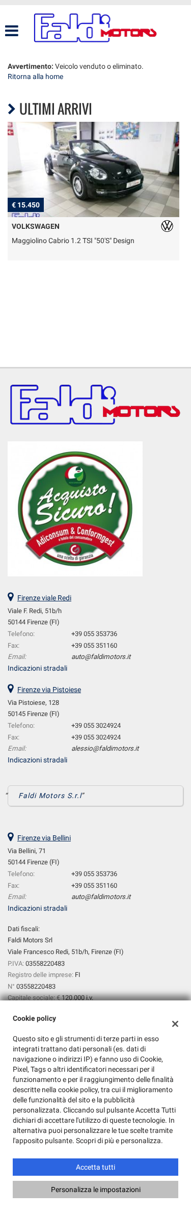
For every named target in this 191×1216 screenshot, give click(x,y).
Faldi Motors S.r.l (49, 795)
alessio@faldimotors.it (105, 748)
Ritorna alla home (35, 76)
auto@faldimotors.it (100, 656)
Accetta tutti (95, 1167)
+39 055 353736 (94, 634)
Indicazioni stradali (37, 668)
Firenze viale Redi (44, 598)
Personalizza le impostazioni (96, 1189)
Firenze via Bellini (44, 838)
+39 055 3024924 (96, 725)
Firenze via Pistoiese (49, 689)
